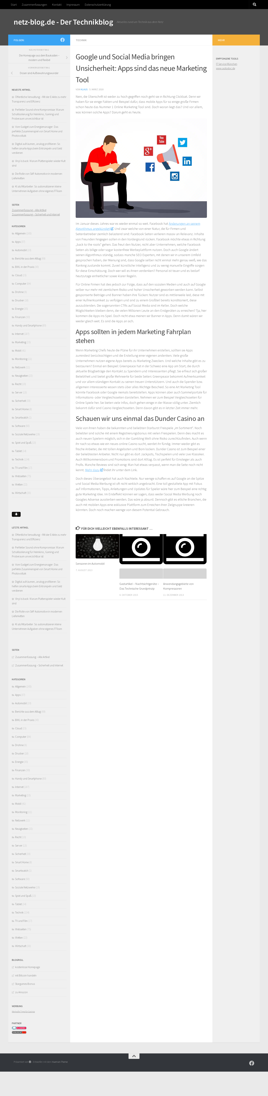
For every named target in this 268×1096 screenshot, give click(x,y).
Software (20, 426)
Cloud (18, 275)
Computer (20, 283)
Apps (18, 241)
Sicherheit (20, 401)
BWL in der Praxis (24, 267)
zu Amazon (21, 992)
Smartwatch (21, 417)
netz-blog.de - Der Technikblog (63, 22)
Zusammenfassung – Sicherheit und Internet (36, 214)
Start (14, 4)
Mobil (18, 350)
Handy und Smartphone (28, 325)
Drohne (19, 292)
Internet (19, 334)
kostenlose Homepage (27, 967)
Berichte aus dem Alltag (28, 258)
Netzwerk (20, 367)
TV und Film (21, 467)
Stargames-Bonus (25, 984)
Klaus (84, 89)
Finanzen (20, 317)
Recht (18, 384)
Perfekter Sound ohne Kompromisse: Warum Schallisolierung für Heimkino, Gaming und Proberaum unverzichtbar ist (38, 114)
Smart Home (22, 409)
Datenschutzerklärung (98, 4)
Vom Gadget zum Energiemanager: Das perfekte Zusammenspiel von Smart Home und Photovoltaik (37, 131)
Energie (19, 308)
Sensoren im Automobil (90, 564)
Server (18, 392)
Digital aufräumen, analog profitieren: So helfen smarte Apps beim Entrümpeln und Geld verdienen (37, 148)
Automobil (21, 250)
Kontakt (56, 4)
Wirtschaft (20, 493)
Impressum (73, 4)
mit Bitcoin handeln (25, 975)
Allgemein (20, 233)
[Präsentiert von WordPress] (30, 1062)
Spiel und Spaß (23, 442)
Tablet (18, 451)
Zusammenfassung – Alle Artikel (29, 210)
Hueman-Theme (60, 1061)
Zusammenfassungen (34, 4)
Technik (81, 40)
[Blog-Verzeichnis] (19, 1028)
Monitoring (21, 359)
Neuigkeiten (21, 375)
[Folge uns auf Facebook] (62, 40)
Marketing (20, 342)
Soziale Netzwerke (25, 434)
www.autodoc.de (225, 68)
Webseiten (20, 476)
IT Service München (226, 64)
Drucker (19, 300)
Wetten (19, 484)
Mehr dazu (92, 470)
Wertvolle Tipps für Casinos (23, 1011)
